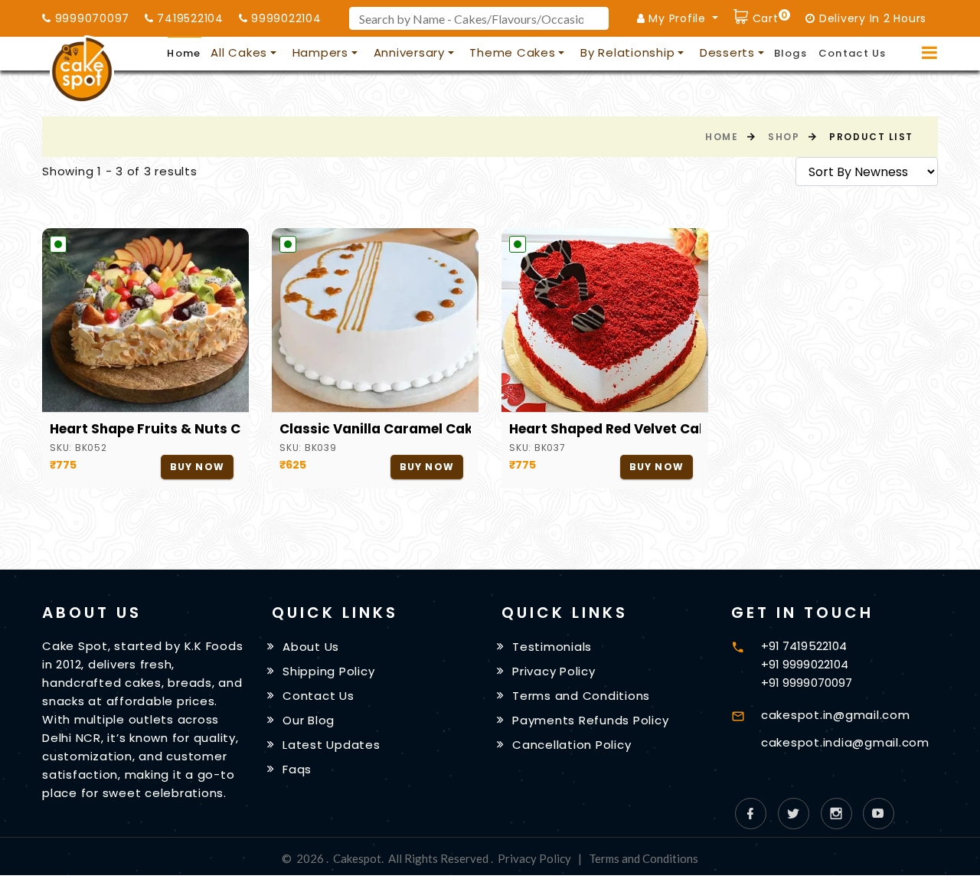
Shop (783, 136)
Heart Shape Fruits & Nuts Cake (145, 429)
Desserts (727, 52)
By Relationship (627, 52)
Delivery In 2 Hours (870, 18)
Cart (768, 16)
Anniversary (409, 52)
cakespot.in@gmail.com (835, 715)
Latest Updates (332, 745)
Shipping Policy (328, 671)
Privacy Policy (554, 671)
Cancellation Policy (571, 745)
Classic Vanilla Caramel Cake (375, 429)
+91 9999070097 (806, 683)
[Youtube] (878, 813)
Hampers (320, 52)
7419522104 (189, 18)
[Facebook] (750, 813)
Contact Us (852, 53)
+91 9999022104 (804, 664)
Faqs (297, 768)
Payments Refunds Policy (590, 720)
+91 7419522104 (804, 646)
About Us (311, 647)
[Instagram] (836, 813)
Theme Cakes (512, 52)
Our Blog (309, 720)
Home (184, 53)
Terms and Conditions (581, 696)
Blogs (791, 53)
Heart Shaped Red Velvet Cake (605, 429)
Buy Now (197, 466)
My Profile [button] (677, 18)
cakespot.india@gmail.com (845, 742)
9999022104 (284, 18)
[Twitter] (793, 813)
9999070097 (90, 18)
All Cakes (239, 52)
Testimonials (552, 647)
